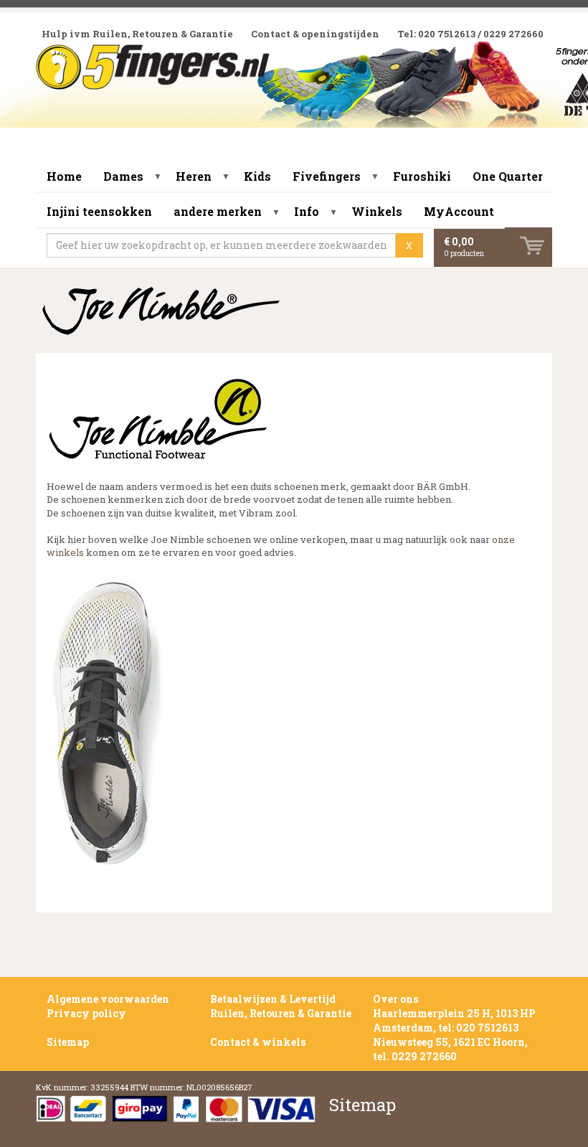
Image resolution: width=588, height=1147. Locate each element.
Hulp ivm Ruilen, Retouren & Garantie (137, 33)
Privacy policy (86, 1013)
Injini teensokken (99, 211)
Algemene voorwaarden (108, 999)
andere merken (218, 211)
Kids (257, 176)
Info (306, 211)
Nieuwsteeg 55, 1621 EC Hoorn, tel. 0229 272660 (450, 1049)
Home (64, 176)
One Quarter (508, 176)
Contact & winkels (257, 1042)
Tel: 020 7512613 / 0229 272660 (470, 33)
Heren (194, 176)
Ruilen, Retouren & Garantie (280, 1013)
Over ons (395, 999)
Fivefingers (327, 176)
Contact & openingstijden (315, 33)
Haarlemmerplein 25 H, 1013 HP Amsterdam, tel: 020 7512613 (454, 1020)
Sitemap (68, 1042)
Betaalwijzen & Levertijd (273, 999)
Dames (123, 176)
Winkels (376, 211)
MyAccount (459, 211)
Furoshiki (422, 176)
